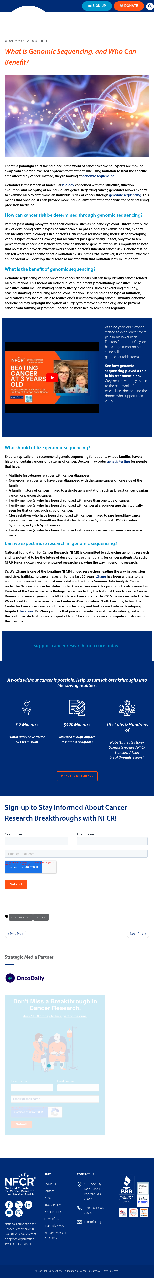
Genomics (41, 924)
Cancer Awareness (20, 924)
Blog (48, 48)
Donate (48, 1205)
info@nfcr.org (92, 1229)
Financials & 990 (54, 1233)
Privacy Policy (52, 1212)
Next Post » (138, 941)
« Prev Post (15, 941)
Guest (34, 48)
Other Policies (52, 1219)
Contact (49, 1198)
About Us (50, 1191)
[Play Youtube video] (52, 385)
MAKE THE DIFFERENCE (77, 783)
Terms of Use (52, 1226)
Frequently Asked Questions (55, 1243)
